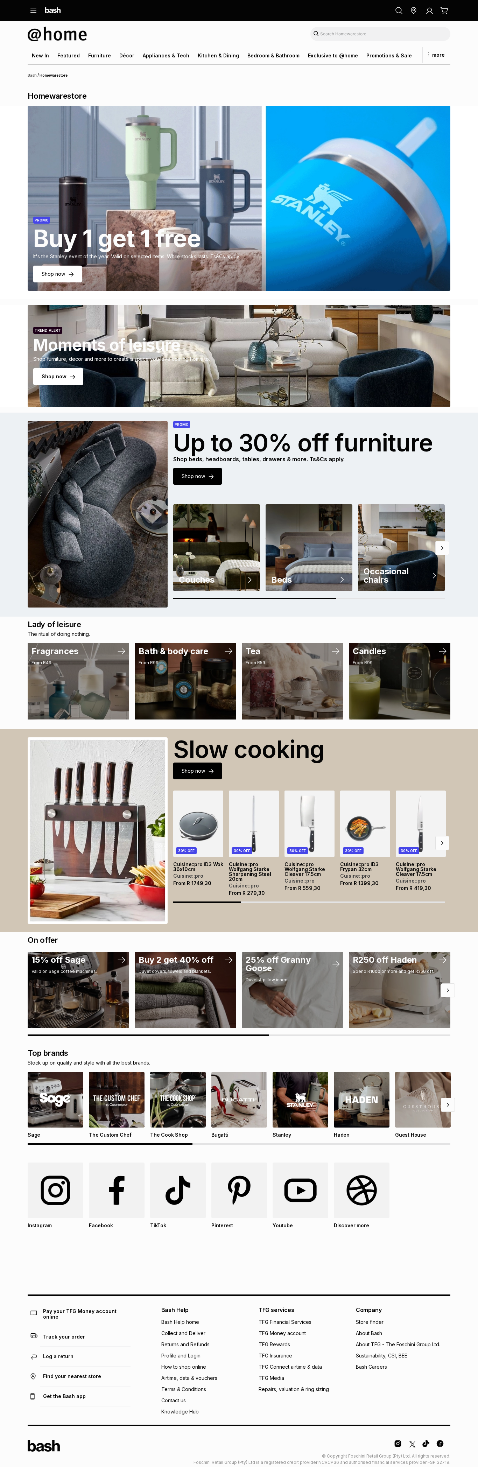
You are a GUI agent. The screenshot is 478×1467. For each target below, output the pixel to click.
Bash (32, 75)
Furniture (99, 55)
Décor (126, 55)
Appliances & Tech (166, 55)
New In (40, 55)
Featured (68, 55)
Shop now (53, 274)
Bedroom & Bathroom (273, 55)
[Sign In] (429, 10)
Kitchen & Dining (218, 55)
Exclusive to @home (333, 55)
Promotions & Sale (389, 55)
